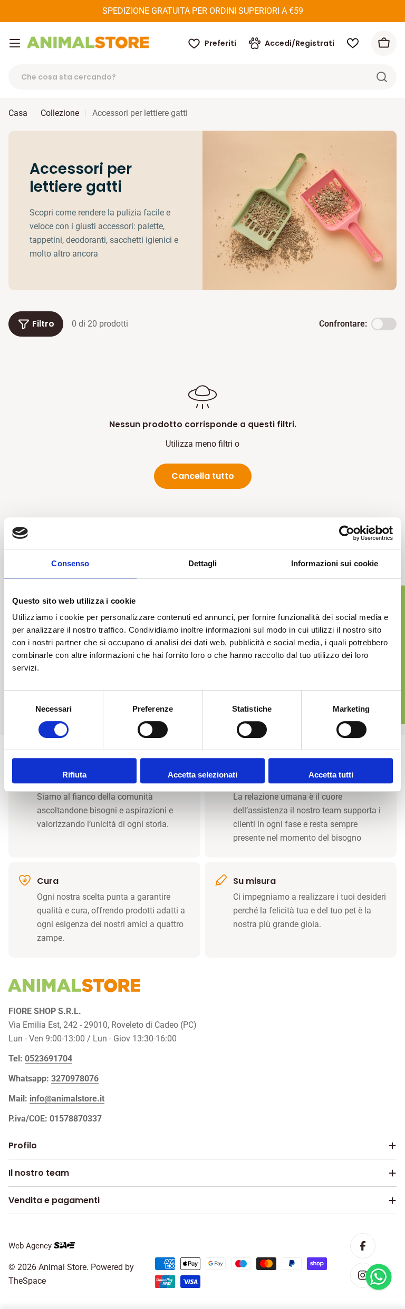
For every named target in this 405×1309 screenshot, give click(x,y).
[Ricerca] (381, 77)
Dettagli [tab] (202, 563)
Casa (17, 113)
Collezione (60, 113)
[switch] (153, 729)
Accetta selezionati (202, 774)
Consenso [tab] (70, 563)
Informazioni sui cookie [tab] (334, 563)
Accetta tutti (330, 774)
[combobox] (202, 77)
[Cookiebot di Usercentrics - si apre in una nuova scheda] (347, 533)
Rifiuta (74, 774)
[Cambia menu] (14, 43)
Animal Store (62, 1267)
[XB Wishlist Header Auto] (353, 43)
